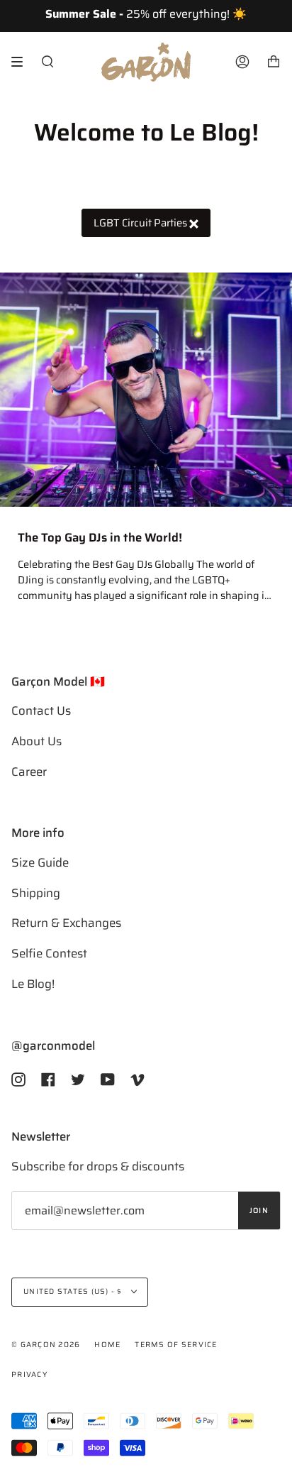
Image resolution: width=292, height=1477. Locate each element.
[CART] (273, 62)
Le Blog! (33, 983)
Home (107, 1345)
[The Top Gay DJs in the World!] (146, 390)
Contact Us (41, 710)
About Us (36, 741)
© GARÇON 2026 (45, 1345)
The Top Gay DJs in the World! (100, 537)
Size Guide (40, 862)
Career (29, 771)
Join (259, 1210)
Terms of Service (176, 1345)
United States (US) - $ (74, 1291)
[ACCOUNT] (242, 62)
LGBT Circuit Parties (141, 222)
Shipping (35, 893)
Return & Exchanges (66, 922)
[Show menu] (22, 61)
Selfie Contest (49, 953)
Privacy (29, 1374)
